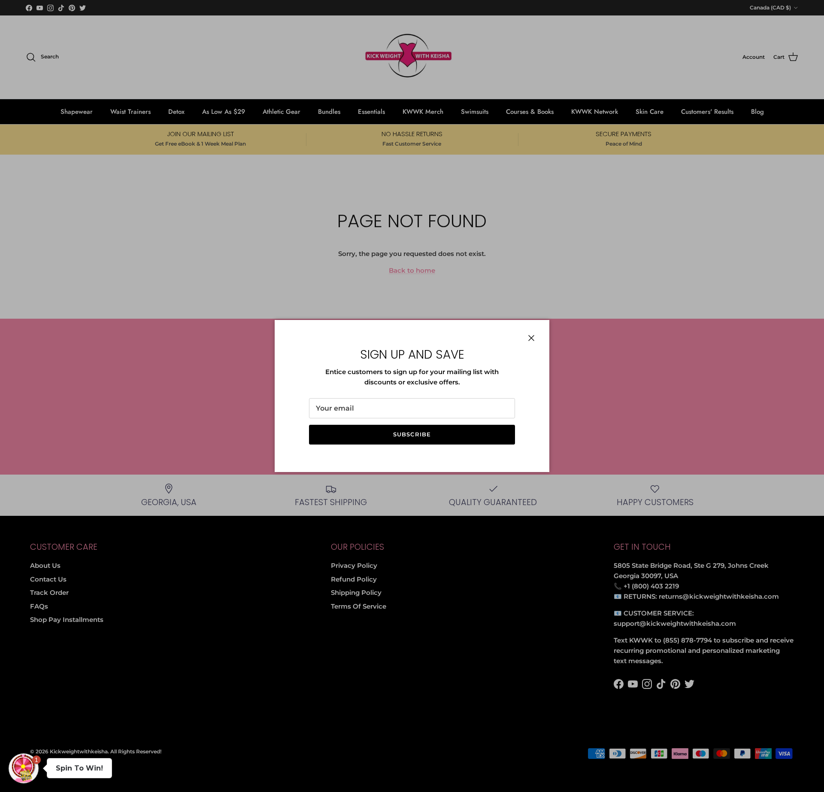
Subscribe (411, 434)
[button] (24, 768)
